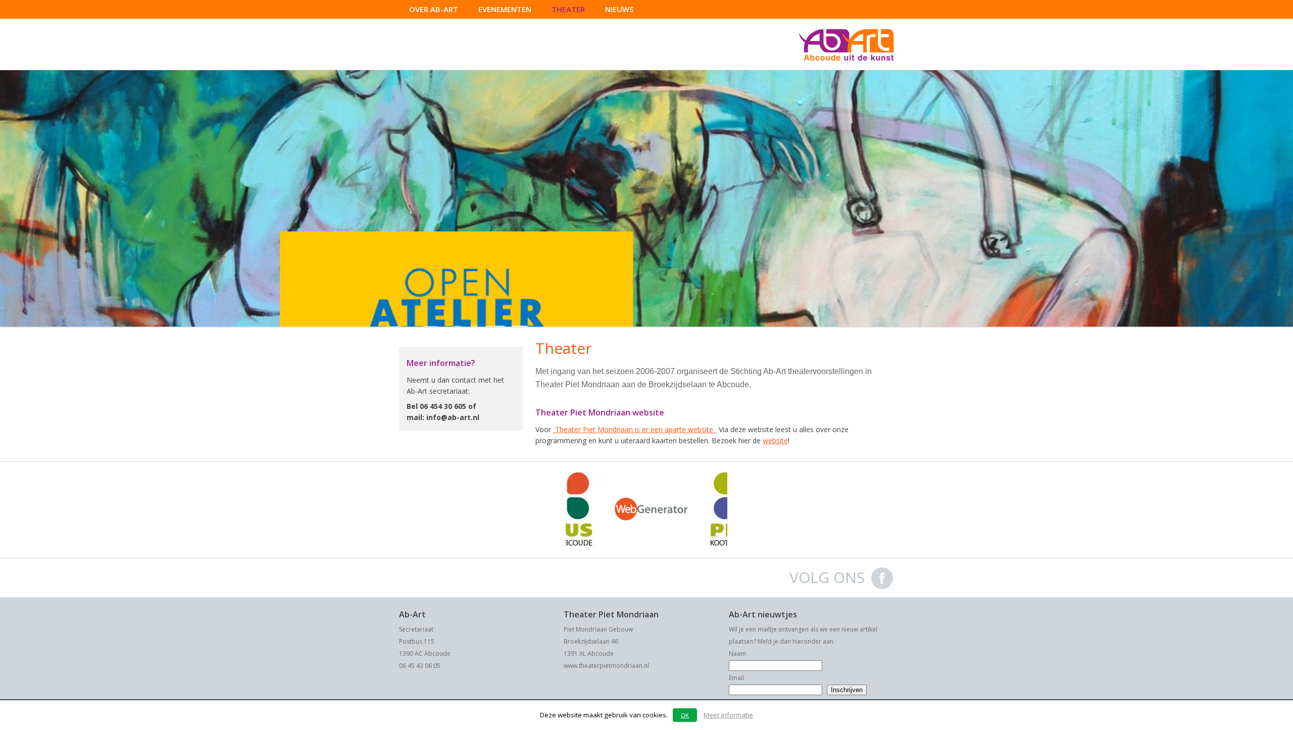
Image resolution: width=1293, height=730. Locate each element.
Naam (737, 653)
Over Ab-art (433, 9)
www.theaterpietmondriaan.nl (606, 665)
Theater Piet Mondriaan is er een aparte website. (635, 429)
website (775, 440)
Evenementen (504, 9)
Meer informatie (728, 714)
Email (736, 677)
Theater (568, 9)
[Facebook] (882, 587)
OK (685, 715)
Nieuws (619, 9)
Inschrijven (847, 690)
